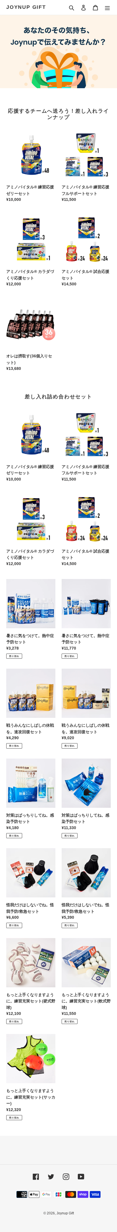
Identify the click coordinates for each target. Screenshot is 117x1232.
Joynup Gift (26, 7)
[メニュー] (107, 7)
